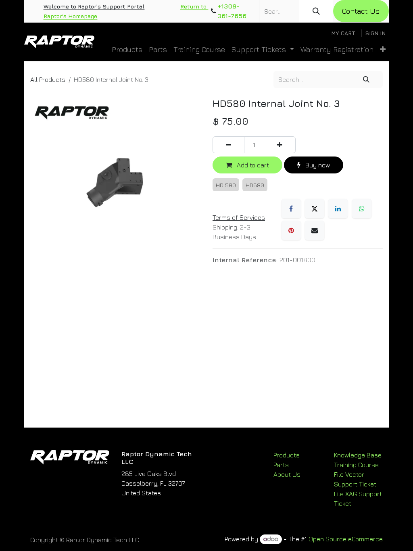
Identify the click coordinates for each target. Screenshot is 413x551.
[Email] (314, 230)
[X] (314, 208)
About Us (286, 474)
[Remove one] (228, 144)
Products (286, 455)
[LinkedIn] (338, 208)
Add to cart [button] (252, 165)
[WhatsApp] (361, 208)
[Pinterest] (291, 230)
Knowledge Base (358, 455)
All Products (47, 79)
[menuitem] (127, 49)
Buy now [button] (317, 165)
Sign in (375, 33)
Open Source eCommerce (346, 539)
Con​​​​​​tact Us (361, 11)
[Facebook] (291, 208)
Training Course (356, 464)
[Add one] (280, 144)
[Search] (316, 11)
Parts (281, 464)
